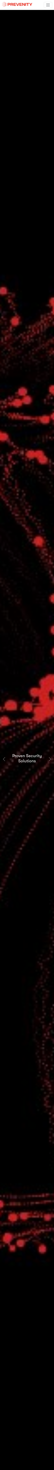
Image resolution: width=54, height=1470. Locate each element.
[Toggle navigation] (48, 5)
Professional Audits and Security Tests (35, 758)
